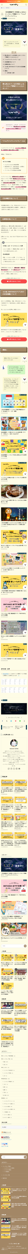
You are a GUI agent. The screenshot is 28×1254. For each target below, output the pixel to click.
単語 (5, 1061)
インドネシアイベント (8, 1101)
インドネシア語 (8, 1059)
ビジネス (6, 1067)
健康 (5, 1089)
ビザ (5, 1075)
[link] (9, 769)
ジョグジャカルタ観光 (9, 1109)
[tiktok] (13, 1243)
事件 (5, 1087)
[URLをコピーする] (24, 721)
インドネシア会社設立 (8, 1070)
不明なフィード (7, 1132)
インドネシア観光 (7, 1166)
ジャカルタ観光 (7, 1106)
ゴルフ (5, 1084)
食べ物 (6, 1095)
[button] (2, 721)
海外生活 (4, 18)
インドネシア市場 (8, 1073)
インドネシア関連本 (8, 1081)
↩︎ (18, 675)
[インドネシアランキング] (5, 1138)
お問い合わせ (18, 1246)
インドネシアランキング (6, 1139)
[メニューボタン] (2, 5)
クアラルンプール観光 (8, 1103)
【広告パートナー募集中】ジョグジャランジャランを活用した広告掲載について (14, 1249)
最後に (6, 70)
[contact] (18, 1243)
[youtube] (19, 769)
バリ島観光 (6, 1112)
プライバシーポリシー (11, 1246)
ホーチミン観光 (7, 1117)
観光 (5, 1098)
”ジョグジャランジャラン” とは (12, 59)
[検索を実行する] (25, 946)
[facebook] (11, 769)
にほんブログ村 (4, 1146)
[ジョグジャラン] (14, 5)
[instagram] (17, 769)
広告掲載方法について (10, 62)
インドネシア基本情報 (9, 1055)
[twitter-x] (14, 769)
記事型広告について (10, 64)
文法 (5, 1064)
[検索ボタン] (26, 5)
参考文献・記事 (10, 72)
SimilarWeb (5, 673)
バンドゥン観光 (7, 1114)
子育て (5, 1092)
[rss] (17, 1243)
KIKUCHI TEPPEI (14, 748)
